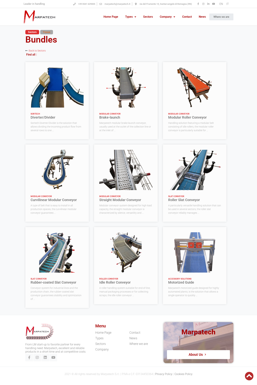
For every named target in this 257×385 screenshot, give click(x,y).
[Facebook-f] (29, 357)
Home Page (110, 16)
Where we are (138, 344)
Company (166, 16)
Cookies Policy (183, 374)
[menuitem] (221, 4)
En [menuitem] (221, 3)
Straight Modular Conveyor (120, 200)
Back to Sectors (37, 50)
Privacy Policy (163, 374)
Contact (187, 16)
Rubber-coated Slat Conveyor (53, 282)
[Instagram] (37, 357)
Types (129, 16)
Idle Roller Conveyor (115, 282)
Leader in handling (34, 3)
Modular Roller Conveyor (187, 117)
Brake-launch (109, 117)
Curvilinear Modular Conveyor (54, 200)
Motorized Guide (181, 282)
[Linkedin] (45, 357)
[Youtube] (53, 357)
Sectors (148, 16)
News (202, 16)
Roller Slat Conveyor (184, 200)
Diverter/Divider (43, 117)
